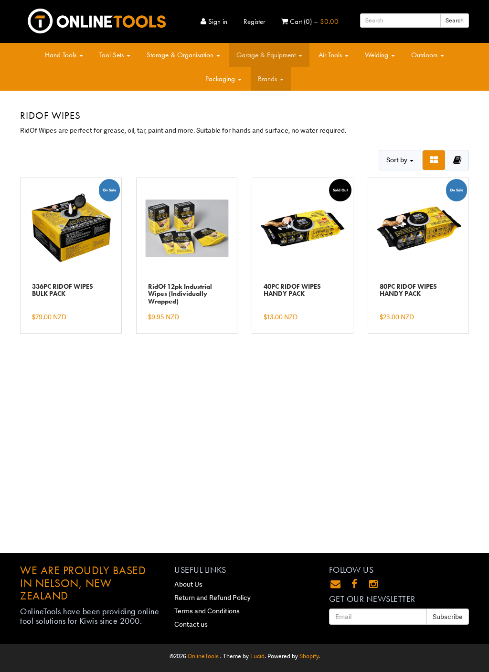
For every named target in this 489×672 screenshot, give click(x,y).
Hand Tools (61, 55)
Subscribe (448, 616)
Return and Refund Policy (212, 597)
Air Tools (331, 55)
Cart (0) (313, 21)
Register (254, 21)
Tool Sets (112, 55)
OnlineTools (204, 656)
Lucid (257, 656)
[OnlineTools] (96, 19)
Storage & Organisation (181, 55)
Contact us (191, 624)
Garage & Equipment (267, 55)
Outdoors (425, 55)
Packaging (221, 79)
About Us (188, 584)
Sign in (216, 21)
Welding (377, 55)
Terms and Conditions (207, 611)
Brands (268, 79)
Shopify (309, 656)
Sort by (397, 160)
